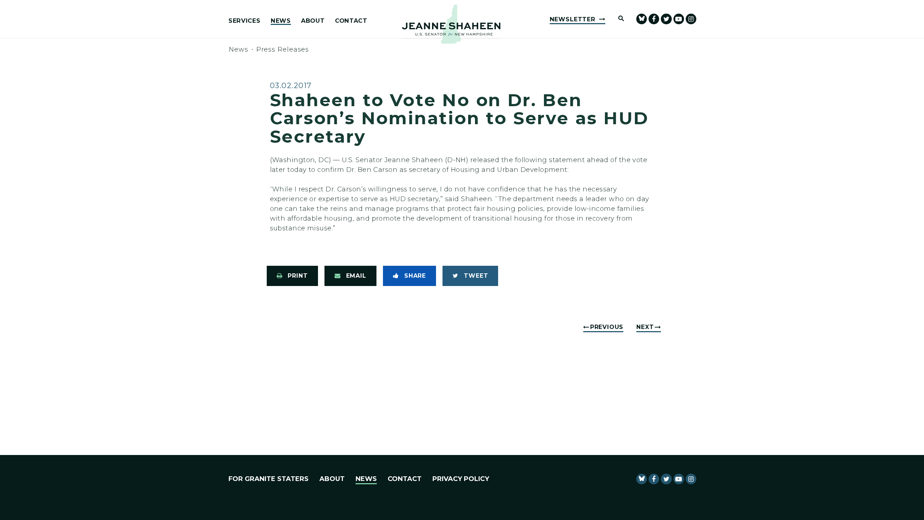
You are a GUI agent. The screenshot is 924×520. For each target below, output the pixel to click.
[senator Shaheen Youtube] (678, 18)
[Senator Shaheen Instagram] (691, 18)
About (312, 21)
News (281, 21)
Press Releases (282, 49)
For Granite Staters (268, 479)
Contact (351, 21)
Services (244, 21)
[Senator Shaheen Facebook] (653, 18)
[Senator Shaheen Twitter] (666, 18)
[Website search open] (618, 19)
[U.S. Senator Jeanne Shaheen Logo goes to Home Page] (451, 24)
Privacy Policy (460, 479)
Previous (606, 327)
